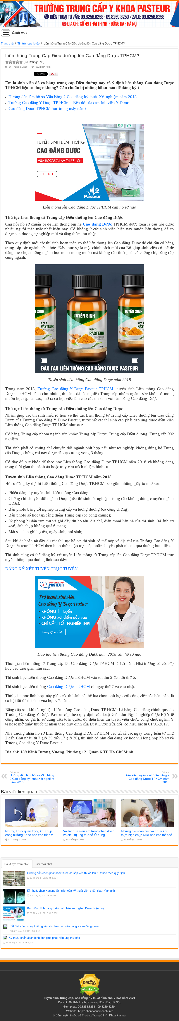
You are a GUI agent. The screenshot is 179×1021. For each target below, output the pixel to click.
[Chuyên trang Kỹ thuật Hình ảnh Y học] (89, 14)
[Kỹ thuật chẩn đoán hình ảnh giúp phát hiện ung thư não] (5, 937)
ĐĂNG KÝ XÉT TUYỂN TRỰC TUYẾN (41, 568)
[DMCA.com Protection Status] (89, 984)
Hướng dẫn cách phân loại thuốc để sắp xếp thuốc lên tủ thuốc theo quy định (76, 873)
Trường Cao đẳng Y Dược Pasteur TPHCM (76, 389)
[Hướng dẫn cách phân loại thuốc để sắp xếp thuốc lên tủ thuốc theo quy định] (14, 878)
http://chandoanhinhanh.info (95, 1011)
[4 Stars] (17, 62)
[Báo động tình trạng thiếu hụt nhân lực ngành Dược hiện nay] (14, 913)
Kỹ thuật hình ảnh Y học (105, 998)
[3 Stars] (14, 62)
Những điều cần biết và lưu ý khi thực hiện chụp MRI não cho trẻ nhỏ (146, 833)
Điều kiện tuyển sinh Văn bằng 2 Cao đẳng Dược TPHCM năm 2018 (147, 777)
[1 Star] (7, 62)
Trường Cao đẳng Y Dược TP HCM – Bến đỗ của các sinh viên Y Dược (69, 102)
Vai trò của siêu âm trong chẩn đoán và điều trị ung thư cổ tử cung (88, 833)
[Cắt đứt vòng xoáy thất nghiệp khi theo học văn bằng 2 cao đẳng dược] (5, 926)
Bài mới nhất (44, 864)
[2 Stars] (10, 62)
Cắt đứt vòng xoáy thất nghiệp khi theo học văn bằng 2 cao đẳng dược (55, 926)
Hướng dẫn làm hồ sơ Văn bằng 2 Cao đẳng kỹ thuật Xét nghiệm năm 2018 (73, 96)
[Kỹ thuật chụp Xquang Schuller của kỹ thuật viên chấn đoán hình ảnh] (14, 896)
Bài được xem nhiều (17, 864)
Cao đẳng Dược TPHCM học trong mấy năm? (47, 108)
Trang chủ (7, 43)
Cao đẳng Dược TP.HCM (68, 686)
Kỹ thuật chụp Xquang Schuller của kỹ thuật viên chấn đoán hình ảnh (71, 890)
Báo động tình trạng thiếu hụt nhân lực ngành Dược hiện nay (65, 908)
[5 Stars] (21, 62)
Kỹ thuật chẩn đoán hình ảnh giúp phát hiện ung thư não (44, 937)
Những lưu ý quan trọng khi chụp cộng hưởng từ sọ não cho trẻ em (29, 833)
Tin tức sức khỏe (28, 43)
